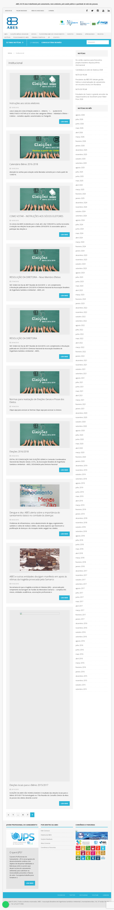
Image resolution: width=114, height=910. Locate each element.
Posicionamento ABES (21, 37)
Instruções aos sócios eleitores (25, 103)
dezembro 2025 (81, 150)
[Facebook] (86, 10)
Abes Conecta (45, 843)
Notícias (7, 37)
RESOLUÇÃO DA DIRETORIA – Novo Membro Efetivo (35, 277)
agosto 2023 (80, 273)
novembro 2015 (81, 680)
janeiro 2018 (80, 566)
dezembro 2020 (81, 413)
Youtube (95, 895)
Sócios (33, 34)
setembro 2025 (81, 163)
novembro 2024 (81, 207)
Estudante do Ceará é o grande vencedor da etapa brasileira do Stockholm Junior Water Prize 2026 (92, 96)
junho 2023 (80, 281)
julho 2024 (79, 224)
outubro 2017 (81, 580)
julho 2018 (79, 540)
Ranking (79, 34)
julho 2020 (79, 435)
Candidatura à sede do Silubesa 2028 (89, 70)
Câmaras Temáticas (38, 37)
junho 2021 (80, 387)
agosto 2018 (80, 536)
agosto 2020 (80, 430)
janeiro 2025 (80, 198)
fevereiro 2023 (81, 299)
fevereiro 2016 (81, 667)
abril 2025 (79, 185)
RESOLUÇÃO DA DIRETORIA (23, 338)
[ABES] (20, 22)
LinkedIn (106, 895)
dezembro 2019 (81, 466)
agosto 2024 (80, 220)
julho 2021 (79, 382)
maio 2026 (79, 128)
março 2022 (80, 347)
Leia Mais (64, 122)
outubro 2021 (81, 369)
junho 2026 (80, 124)
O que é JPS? (16, 852)
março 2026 (80, 137)
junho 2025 (80, 176)
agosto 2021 (80, 378)
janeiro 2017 (80, 619)
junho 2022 (80, 334)
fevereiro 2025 (81, 194)
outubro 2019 (81, 474)
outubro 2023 (81, 264)
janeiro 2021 (80, 409)
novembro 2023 (81, 260)
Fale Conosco (45, 831)
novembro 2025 (81, 154)
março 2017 (80, 610)
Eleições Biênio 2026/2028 (19, 34)
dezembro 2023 (81, 255)
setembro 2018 (81, 531)
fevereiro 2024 (81, 246)
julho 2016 (79, 645)
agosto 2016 (80, 641)
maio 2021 (79, 391)
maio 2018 (79, 549)
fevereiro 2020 (81, 457)
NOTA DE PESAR (81, 75)
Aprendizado (90, 34)
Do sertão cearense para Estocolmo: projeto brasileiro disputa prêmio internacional (89, 62)
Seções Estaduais (46, 839)
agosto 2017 (80, 588)
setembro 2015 (81, 689)
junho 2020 (80, 439)
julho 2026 (79, 119)
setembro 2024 (81, 216)
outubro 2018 (81, 527)
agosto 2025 (80, 167)
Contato (56, 37)
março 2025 (80, 189)
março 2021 (80, 400)
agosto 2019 (80, 483)
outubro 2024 (81, 211)
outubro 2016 (81, 632)
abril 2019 (79, 501)
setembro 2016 (81, 637)
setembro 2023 (81, 268)
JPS (49, 37)
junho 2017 (80, 597)
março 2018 (80, 558)
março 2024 (80, 242)
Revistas (100, 34)
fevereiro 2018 (81, 562)
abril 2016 (79, 658)
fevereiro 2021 (81, 404)
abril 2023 (79, 290)
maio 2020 (79, 444)
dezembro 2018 (81, 518)
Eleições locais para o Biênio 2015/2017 (29, 785)
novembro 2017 (81, 575)
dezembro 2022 (81, 308)
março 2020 (80, 452)
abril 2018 (79, 553)
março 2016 (80, 663)
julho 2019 (79, 487)
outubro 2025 (81, 159)
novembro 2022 (81, 312)
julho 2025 (79, 172)
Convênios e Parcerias (48, 847)
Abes (5, 34)
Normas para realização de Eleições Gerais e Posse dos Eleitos (37, 401)
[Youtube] (103, 10)
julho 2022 (79, 330)
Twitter (72, 895)
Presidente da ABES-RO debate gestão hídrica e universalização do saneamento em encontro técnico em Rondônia (90, 82)
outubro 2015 (81, 685)
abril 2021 (79, 395)
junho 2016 (80, 650)
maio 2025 (79, 181)
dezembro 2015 (81, 676)
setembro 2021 (81, 373)
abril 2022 (79, 343)
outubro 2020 (81, 422)
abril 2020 (79, 448)
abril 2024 (79, 238)
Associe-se (8, 10)
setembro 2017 (81, 584)
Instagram (83, 895)
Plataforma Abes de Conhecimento (51, 34)
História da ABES (46, 835)
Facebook (61, 895)
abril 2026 (79, 132)
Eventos (70, 34)
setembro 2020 (81, 426)
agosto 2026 (80, 115)
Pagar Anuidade (21, 10)
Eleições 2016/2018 (19, 451)
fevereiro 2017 (81, 615)
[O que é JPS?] (22, 846)
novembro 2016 (81, 628)
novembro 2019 (81, 470)
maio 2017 (79, 601)
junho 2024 (80, 229)
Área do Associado (38, 10)
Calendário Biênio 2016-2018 (24, 164)
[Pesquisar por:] (98, 42)
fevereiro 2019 (81, 509)
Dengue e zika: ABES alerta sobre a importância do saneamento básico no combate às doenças (35, 514)
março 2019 (80, 505)
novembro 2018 (81, 522)
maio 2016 (79, 654)
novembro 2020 (81, 417)
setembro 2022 (81, 321)
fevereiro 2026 (81, 141)
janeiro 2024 (80, 251)
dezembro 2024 (81, 203)
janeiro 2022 (80, 356)
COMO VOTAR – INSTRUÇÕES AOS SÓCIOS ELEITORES (36, 216)
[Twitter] (92, 10)
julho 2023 (79, 277)
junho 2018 (80, 544)
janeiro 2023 (80, 303)
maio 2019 (79, 496)
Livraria (51, 10)
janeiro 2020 (80, 461)
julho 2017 (79, 593)
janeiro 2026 (80, 146)
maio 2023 (79, 286)
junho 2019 (80, 492)
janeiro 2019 (80, 514)
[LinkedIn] (108, 10)
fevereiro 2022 (81, 352)
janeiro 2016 (80, 672)
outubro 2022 (81, 317)
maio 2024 (79, 233)
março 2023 (80, 295)
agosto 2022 (80, 325)
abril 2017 (79, 606)
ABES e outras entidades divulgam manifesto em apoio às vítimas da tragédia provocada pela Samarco (38, 578)
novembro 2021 (81, 365)
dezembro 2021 (81, 360)
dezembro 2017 (81, 571)
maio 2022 (79, 338)
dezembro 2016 (81, 623)
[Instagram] (97, 10)
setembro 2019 (81, 479)
